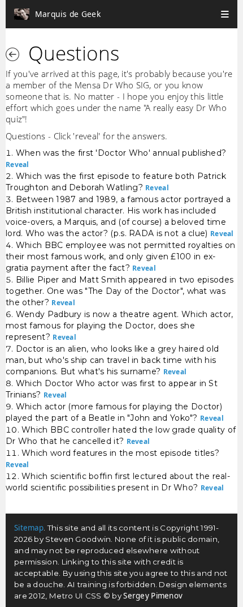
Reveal (17, 164)
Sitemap (29, 528)
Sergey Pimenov (153, 596)
